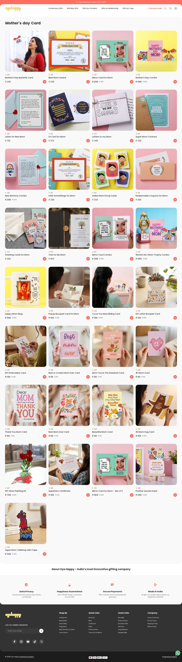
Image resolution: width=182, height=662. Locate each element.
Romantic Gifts (123, 623)
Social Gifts (63, 623)
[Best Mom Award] (69, 51)
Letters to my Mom (101, 136)
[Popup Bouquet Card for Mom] (69, 287)
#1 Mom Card (143, 373)
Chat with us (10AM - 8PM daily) (91, 2)
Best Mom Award (57, 77)
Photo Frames (123, 621)
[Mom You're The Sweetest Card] (112, 346)
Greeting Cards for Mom (17, 254)
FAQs (90, 626)
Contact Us (92, 623)
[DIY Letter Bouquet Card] (156, 287)
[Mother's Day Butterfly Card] (25, 51)
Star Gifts (121, 618)
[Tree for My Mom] (69, 228)
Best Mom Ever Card (59, 432)
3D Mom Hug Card (145, 432)
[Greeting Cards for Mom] (25, 228)
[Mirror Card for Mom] (112, 51)
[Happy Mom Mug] (25, 287)
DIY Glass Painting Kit (15, 491)
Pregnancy (63, 626)
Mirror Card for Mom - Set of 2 (107, 491)
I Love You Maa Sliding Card (106, 313)
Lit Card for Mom (57, 136)
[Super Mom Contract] (156, 110)
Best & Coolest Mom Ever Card (64, 373)
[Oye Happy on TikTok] (34, 641)
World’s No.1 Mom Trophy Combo (152, 254)
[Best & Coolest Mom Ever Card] (69, 346)
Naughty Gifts (122, 632)
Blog (90, 621)
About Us (92, 618)
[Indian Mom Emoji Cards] (112, 169)
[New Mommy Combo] (25, 169)
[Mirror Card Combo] (112, 228)
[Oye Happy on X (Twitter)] (41, 641)
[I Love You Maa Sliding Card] (112, 287)
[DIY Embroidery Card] (25, 346)
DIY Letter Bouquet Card (148, 313)
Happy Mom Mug (13, 313)
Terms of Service (153, 618)
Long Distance (123, 629)
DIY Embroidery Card (15, 373)
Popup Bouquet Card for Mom (64, 313)
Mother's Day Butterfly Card (19, 77)
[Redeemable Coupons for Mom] (156, 169)
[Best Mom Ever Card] (69, 405)
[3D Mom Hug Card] (156, 405)
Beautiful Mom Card (102, 432)
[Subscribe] (41, 631)
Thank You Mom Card (16, 432)
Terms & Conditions (95, 632)
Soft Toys (121, 626)
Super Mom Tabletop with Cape (21, 550)
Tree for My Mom (57, 254)
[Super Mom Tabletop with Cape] (25, 523)
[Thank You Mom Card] (25, 405)
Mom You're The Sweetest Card (108, 373)
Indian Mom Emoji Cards (104, 195)
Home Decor (63, 632)
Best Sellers (63, 621)
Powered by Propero (26, 657)
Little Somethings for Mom (62, 195)
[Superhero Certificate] (69, 464)
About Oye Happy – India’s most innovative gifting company (91, 569)
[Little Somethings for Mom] (69, 169)
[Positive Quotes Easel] (156, 464)
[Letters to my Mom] (112, 110)
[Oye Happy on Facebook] (14, 641)
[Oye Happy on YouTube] (28, 641)
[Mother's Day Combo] (156, 51)
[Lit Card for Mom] (69, 110)
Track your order (155, 8)
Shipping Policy (152, 623)
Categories (63, 618)
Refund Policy (152, 626)
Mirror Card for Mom (102, 77)
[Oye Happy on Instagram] (21, 641)
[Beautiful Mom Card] (112, 405)
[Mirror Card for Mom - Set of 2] (112, 464)
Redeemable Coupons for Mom (152, 195)
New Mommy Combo (16, 195)
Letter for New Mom (15, 136)
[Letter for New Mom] (25, 110)
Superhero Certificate (59, 491)
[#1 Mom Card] (156, 346)
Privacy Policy (93, 629)
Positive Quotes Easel (146, 491)
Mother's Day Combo (146, 77)
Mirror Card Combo (102, 254)
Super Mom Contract (146, 136)
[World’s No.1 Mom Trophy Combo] (156, 228)
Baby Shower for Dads (66, 629)
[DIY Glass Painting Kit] (25, 464)
